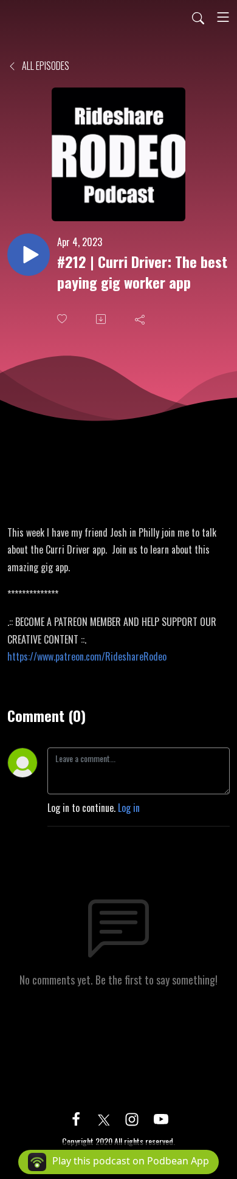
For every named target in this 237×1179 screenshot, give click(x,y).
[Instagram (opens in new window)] (132, 1118)
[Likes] (63, 318)
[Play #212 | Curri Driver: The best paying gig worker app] (28, 254)
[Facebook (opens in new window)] (76, 1118)
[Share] (141, 319)
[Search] (198, 17)
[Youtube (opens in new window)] (161, 1118)
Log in (129, 807)
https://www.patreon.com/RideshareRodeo (87, 656)
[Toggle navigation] (223, 17)
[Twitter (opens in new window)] (104, 1118)
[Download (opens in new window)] (102, 319)
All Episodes (44, 65)
